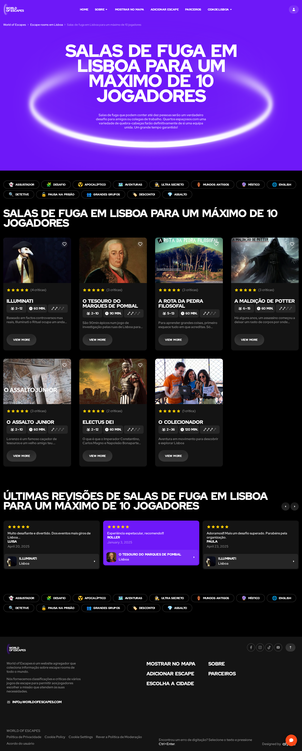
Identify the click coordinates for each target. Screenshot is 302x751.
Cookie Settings (81, 737)
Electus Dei (98, 422)
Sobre (99, 9)
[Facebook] (251, 647)
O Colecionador (180, 422)
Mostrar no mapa (129, 9)
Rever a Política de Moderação (119, 737)
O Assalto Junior (30, 422)
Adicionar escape (165, 9)
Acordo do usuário (20, 743)
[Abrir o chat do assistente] (291, 740)
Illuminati (20, 301)
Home (84, 9)
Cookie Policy (55, 737)
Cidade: (218, 9)
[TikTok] (269, 647)
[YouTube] (278, 647)
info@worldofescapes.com (36, 702)
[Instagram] (260, 647)
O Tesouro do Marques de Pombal (110, 303)
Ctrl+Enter (167, 744)
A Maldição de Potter (264, 301)
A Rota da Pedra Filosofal (180, 303)
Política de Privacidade (24, 737)
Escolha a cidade (170, 683)
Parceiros (193, 9)
